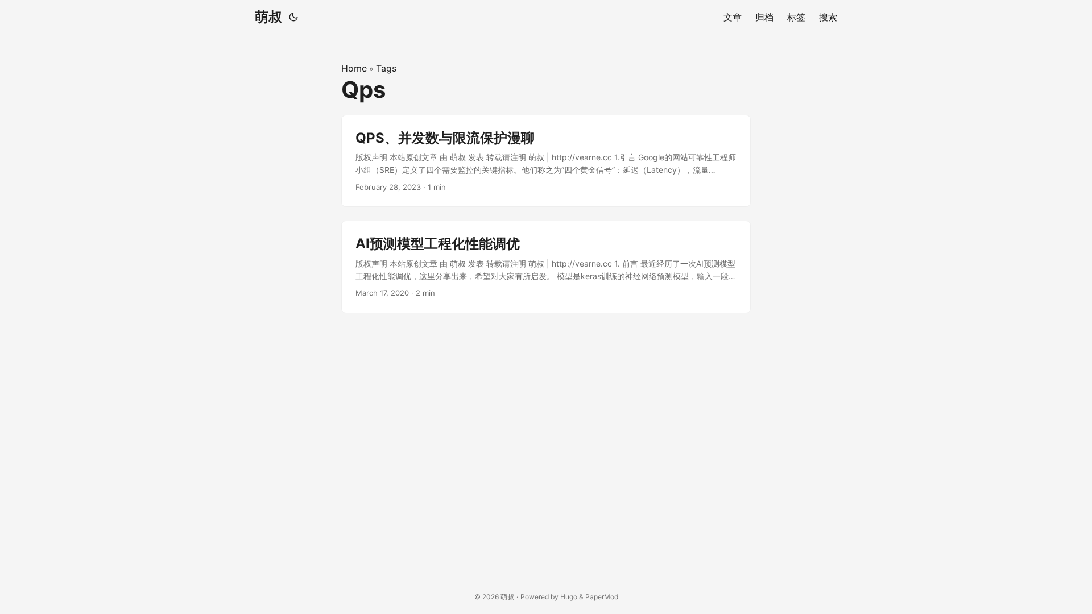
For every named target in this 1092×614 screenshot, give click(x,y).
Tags (386, 68)
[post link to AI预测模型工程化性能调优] (546, 267)
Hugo (568, 596)
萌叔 (268, 17)
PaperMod (601, 596)
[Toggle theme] (293, 17)
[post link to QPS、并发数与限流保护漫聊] (546, 161)
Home (354, 68)
